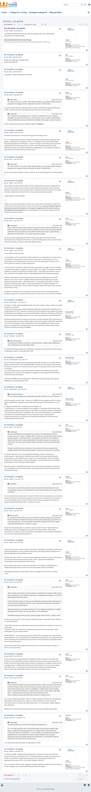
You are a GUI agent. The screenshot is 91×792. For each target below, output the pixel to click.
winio (66, 79)
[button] (80, 24)
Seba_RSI (68, 715)
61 (69, 96)
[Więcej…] (89, 12)
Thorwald (67, 333)
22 (69, 58)
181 (69, 337)
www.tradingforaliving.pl (48, 789)
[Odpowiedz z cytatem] (59, 28)
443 (70, 82)
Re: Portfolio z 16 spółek (14, 28)
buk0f (67, 92)
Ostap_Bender (69, 311)
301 (69, 361)
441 (69, 315)
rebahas (67, 476)
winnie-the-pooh (69, 357)
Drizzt (67, 157)
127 (69, 480)
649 (70, 43)
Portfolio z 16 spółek (13, 21)
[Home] (8, 4)
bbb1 (66, 54)
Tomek (67, 40)
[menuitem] (89, 4)
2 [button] (84, 24)
